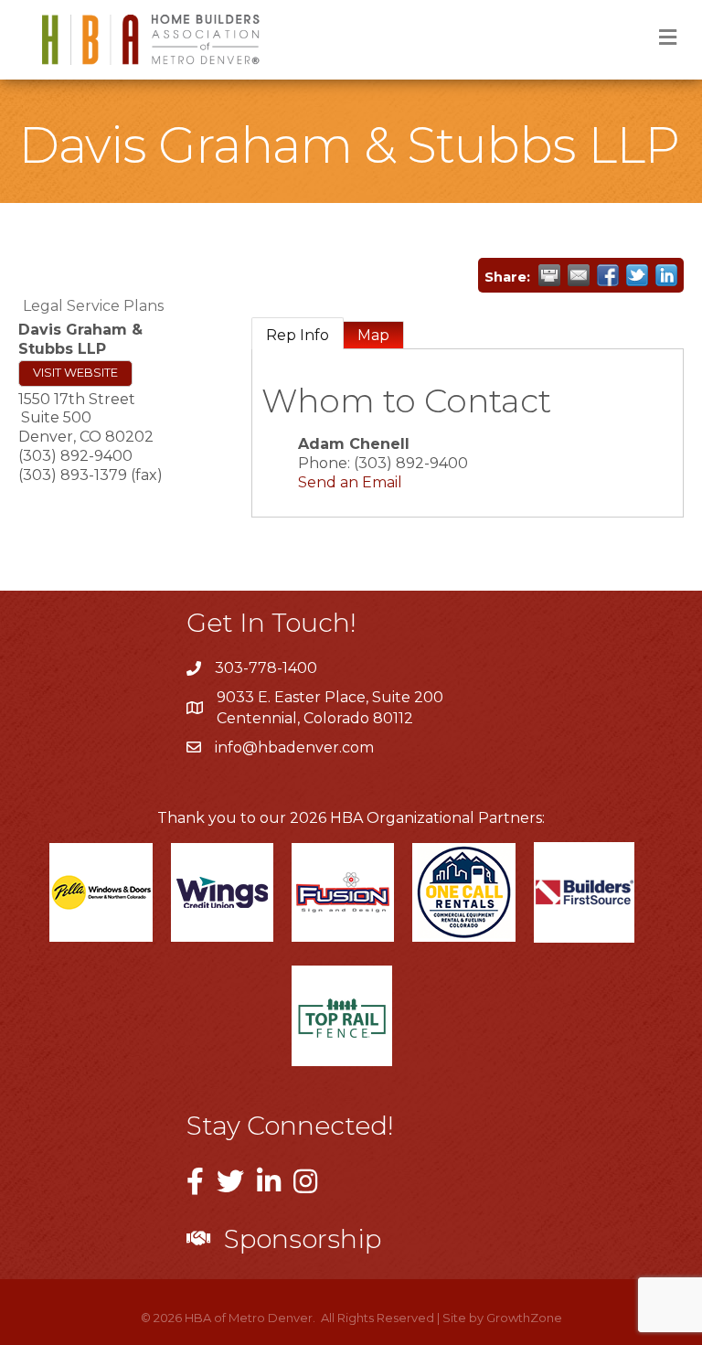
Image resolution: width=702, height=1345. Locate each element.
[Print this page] (549, 275)
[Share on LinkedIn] (666, 275)
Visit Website (75, 372)
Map (373, 335)
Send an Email (350, 482)
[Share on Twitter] (637, 275)
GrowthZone (524, 1317)
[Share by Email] (579, 275)
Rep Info (297, 335)
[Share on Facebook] (608, 275)
